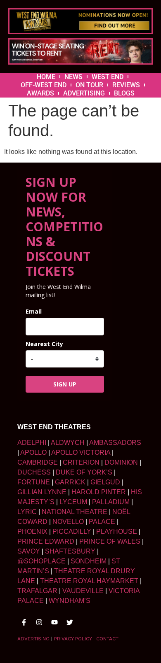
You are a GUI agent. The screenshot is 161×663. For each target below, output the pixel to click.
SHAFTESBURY (70, 551)
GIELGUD (105, 482)
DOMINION (121, 462)
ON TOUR (89, 85)
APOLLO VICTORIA (80, 452)
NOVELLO (68, 521)
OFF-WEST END (43, 85)
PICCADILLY (71, 531)
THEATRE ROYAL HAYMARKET (89, 580)
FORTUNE (33, 482)
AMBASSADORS (115, 442)
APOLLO (33, 452)
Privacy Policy (73, 639)
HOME (46, 77)
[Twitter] (69, 622)
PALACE (102, 521)
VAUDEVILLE (83, 590)
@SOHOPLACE (41, 561)
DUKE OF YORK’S (84, 472)
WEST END (107, 77)
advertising (33, 639)
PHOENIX (32, 531)
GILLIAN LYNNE (41, 492)
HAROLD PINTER (98, 492)
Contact (107, 639)
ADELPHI (31, 442)
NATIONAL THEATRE (74, 511)
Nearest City (44, 344)
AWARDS (40, 93)
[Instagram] (39, 622)
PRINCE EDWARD (45, 541)
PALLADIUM (111, 501)
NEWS (73, 77)
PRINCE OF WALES (109, 541)
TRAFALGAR (37, 590)
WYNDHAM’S (69, 600)
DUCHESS (34, 472)
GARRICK (70, 482)
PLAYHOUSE (116, 531)
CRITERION (81, 462)
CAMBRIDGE (37, 462)
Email (34, 311)
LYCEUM (73, 501)
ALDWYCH (68, 442)
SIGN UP (64, 384)
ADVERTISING (84, 93)
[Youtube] (54, 622)
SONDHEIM (89, 561)
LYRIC (27, 511)
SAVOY (28, 551)
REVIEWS (126, 85)
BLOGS (124, 93)
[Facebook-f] (24, 622)
